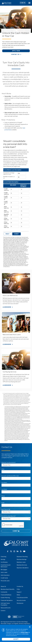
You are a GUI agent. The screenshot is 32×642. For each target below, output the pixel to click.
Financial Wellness (6, 595)
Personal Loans (5, 580)
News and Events (5, 608)
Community (4, 592)
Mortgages (4, 569)
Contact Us (15, 54)
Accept (16, 639)
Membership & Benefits (7, 589)
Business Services (22, 565)
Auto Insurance (5, 575)
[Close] (29, 626)
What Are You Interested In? (8, 462)
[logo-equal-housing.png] (9, 616)
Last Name (4, 489)
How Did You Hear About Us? (8, 516)
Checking (3, 556)
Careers (3, 610)
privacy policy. (24, 632)
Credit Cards (4, 578)
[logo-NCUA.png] (18, 616)
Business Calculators (23, 567)
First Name (4, 482)
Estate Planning (5, 597)
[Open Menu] (29, 3)
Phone (3, 496)
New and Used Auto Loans (12, 334)
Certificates (4, 562)
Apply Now (16, 50)
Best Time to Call (5, 509)
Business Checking (22, 556)
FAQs (18, 589)
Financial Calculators (7, 600)
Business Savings (21, 559)
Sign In (22, 3)
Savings (3, 559)
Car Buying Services (9, 372)
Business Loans (21, 562)
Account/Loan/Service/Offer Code (10, 475)
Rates (18, 595)
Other (2, 469)
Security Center (21, 600)
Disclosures (20, 603)
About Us (3, 586)
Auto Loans (4, 572)
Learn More (7, 307)
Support (19, 592)
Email (2, 502)
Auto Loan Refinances (10, 295)
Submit (15, 531)
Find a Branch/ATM (22, 597)
